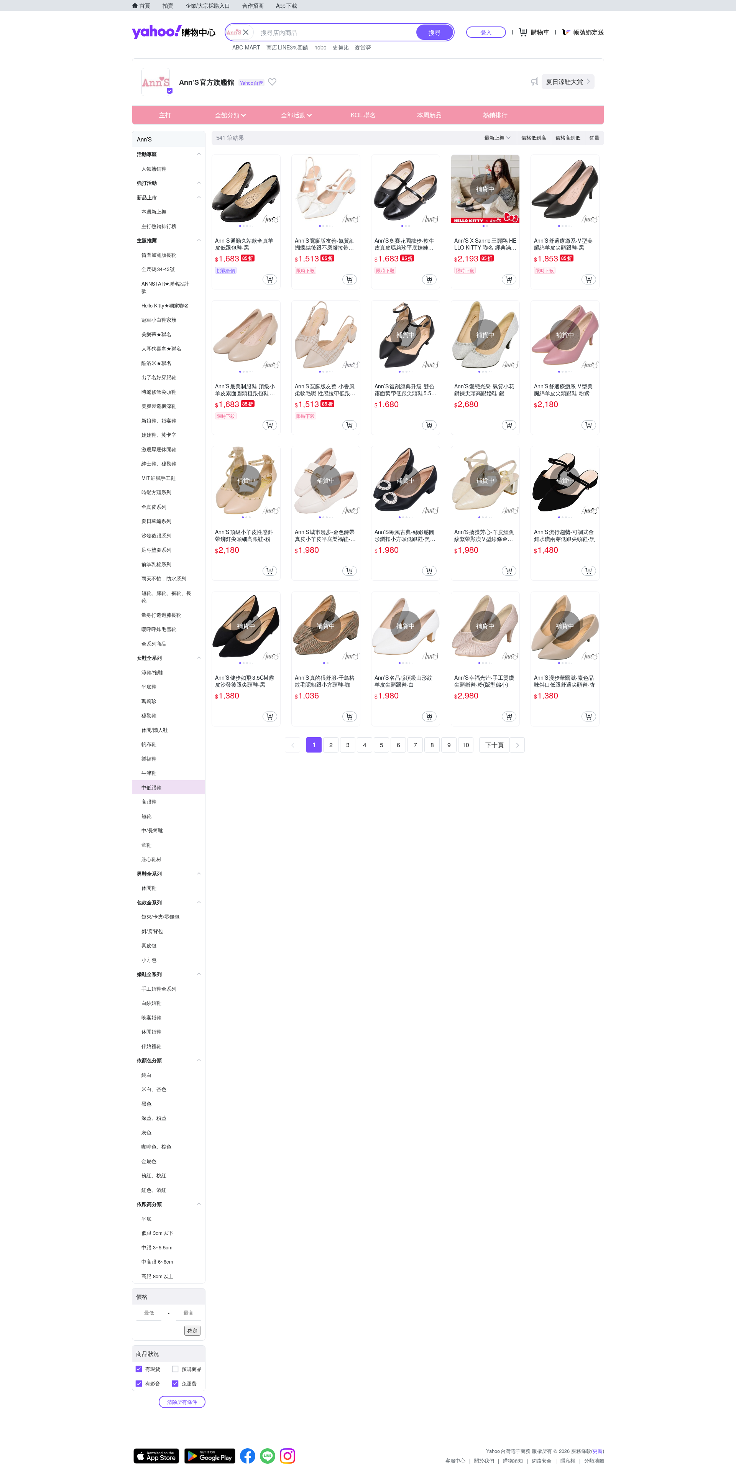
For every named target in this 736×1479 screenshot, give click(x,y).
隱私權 (567, 1460)
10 (465, 744)
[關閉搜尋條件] (245, 32)
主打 (165, 114)
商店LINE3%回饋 (287, 47)
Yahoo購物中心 (173, 32)
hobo (320, 47)
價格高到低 (567, 137)
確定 (192, 1330)
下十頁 (494, 744)
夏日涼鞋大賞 (564, 81)
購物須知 (513, 1460)
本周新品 (429, 114)
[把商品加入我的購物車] (270, 279)
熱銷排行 (495, 114)
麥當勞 (363, 47)
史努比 (341, 47)
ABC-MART (246, 47)
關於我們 (484, 1460)
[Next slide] (275, 189)
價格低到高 (533, 137)
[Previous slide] (217, 189)
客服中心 (455, 1460)
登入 (486, 32)
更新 (598, 1450)
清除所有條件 (182, 1401)
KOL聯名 (363, 114)
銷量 (595, 137)
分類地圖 (594, 1460)
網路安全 (542, 1460)
